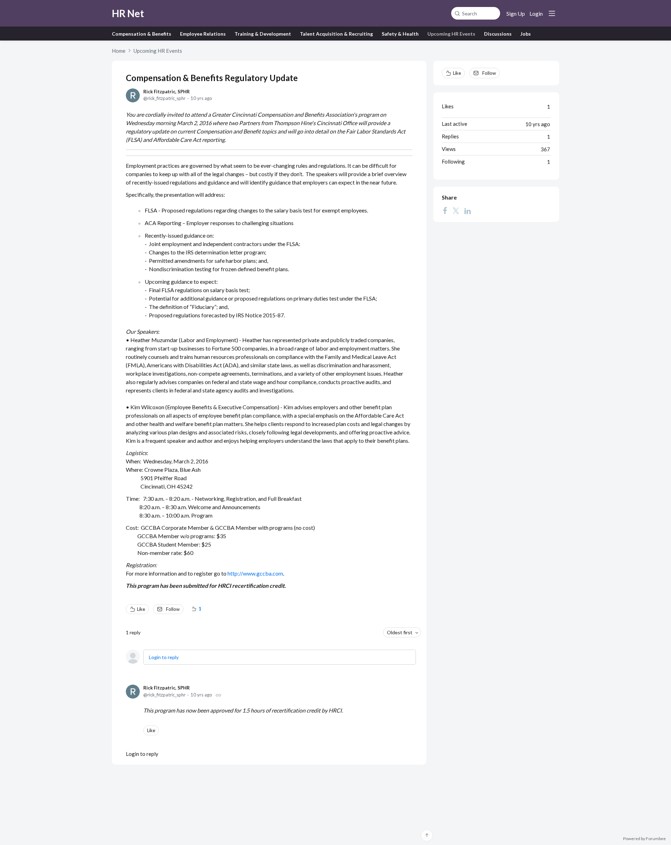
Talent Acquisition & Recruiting (336, 34)
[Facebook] (445, 211)
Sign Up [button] (515, 13)
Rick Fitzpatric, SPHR (166, 91)
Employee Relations (203, 34)
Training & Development (263, 34)
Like (141, 609)
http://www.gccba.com (255, 573)
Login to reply (164, 657)
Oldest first (399, 632)
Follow (173, 609)
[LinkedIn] (467, 211)
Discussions (498, 34)
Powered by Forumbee (644, 838)
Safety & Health (400, 34)
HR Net (128, 13)
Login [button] (536, 13)
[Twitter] (456, 211)
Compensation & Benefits (141, 34)
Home (118, 51)
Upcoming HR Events (451, 34)
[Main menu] (552, 13)
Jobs (525, 34)
